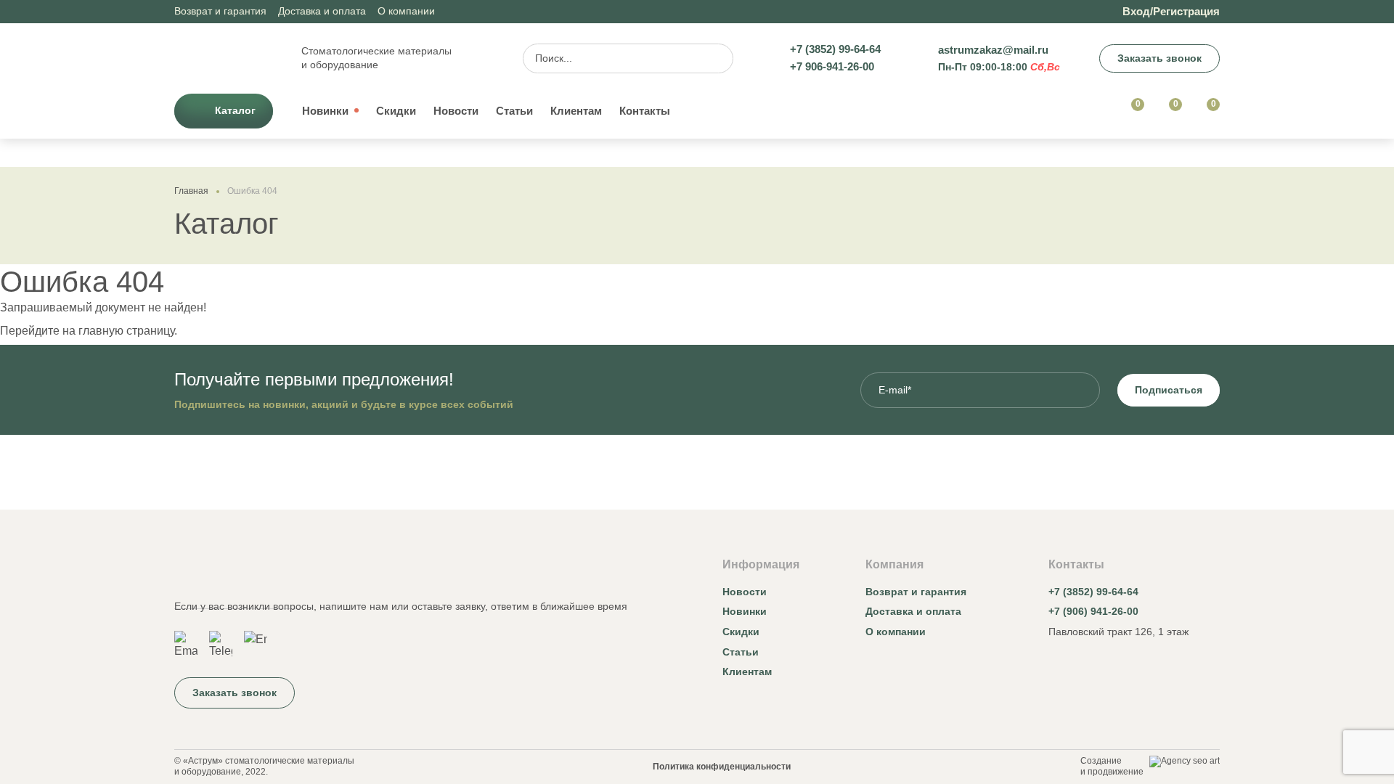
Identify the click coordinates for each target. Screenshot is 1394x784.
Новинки (325, 111)
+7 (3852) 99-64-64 (1093, 591)
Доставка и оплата (322, 11)
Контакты (644, 111)
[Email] (255, 645)
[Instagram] (1057, 665)
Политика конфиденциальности (722, 766)
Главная (191, 191)
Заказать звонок (1159, 58)
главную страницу (126, 330)
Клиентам (576, 111)
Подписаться (1168, 390)
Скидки (396, 111)
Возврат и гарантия (220, 11)
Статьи (514, 111)
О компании (406, 11)
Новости (455, 111)
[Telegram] (220, 645)
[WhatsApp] (185, 645)
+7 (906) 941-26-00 (1093, 611)
